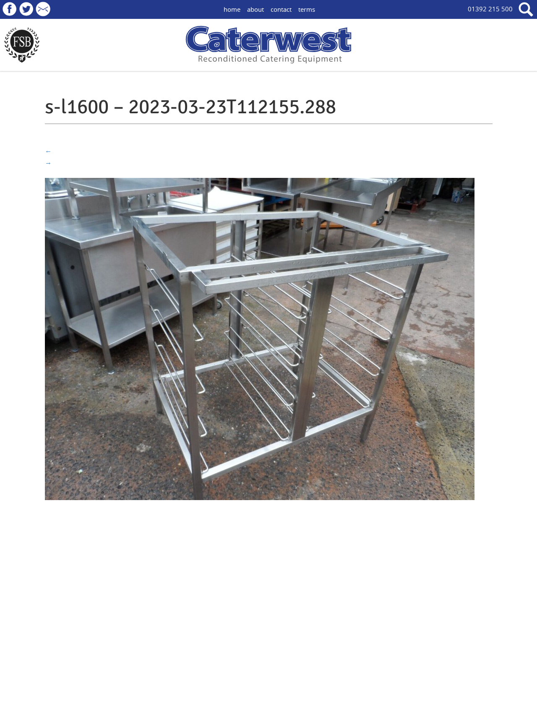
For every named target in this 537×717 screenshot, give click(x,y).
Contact (281, 9)
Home (232, 9)
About (255, 9)
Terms (306, 9)
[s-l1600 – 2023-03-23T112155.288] (259, 338)
